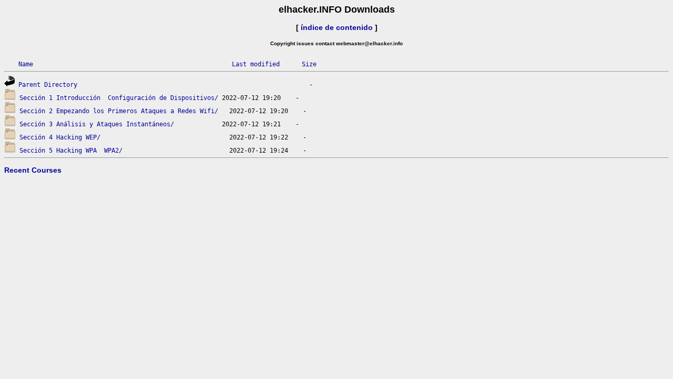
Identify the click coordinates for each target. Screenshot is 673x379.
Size (309, 64)
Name (25, 64)
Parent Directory (47, 84)
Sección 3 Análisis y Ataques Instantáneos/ (96, 124)
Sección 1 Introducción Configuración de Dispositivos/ (118, 98)
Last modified (256, 64)
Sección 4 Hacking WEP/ (59, 137)
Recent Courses (33, 170)
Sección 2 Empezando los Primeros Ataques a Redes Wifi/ (118, 111)
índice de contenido (337, 27)
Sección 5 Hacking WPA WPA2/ (71, 150)
